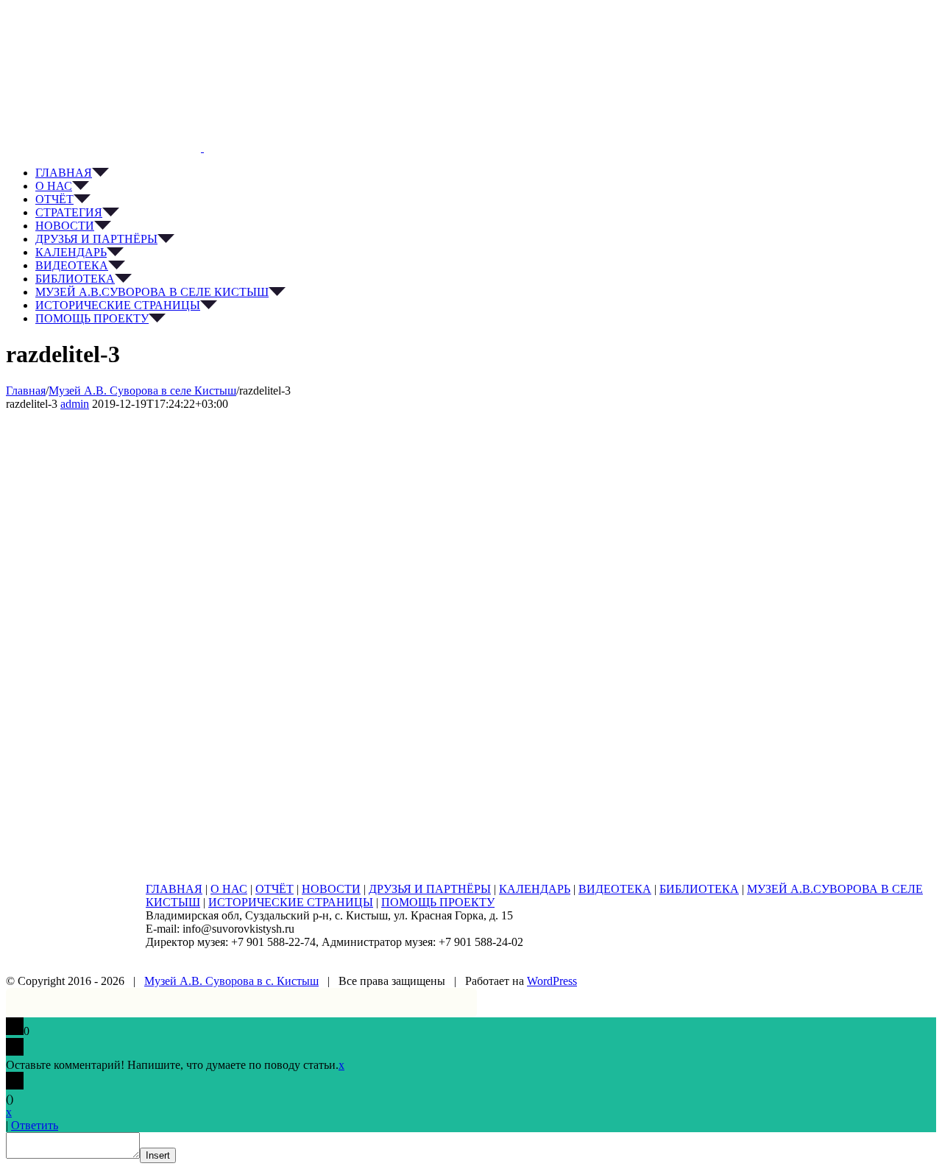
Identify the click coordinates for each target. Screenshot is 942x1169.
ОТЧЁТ (274, 889)
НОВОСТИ (331, 889)
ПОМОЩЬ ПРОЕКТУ (438, 902)
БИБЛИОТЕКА (699, 889)
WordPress (552, 981)
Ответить (34, 1125)
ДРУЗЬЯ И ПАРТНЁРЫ (430, 889)
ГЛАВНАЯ (174, 889)
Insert (158, 1155)
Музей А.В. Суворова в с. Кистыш (231, 981)
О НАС (228, 889)
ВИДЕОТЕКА (614, 889)
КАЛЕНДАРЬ (534, 889)
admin (74, 404)
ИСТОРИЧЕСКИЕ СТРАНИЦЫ (290, 902)
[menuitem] (485, 173)
